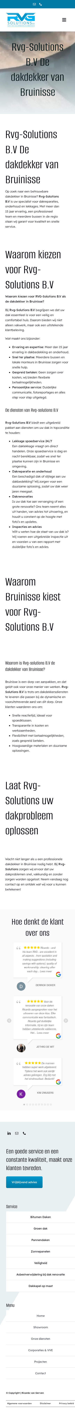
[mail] (34, 4)
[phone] (40, 4)
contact (10, 884)
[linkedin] (9, 1133)
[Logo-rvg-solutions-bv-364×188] (20, 13)
